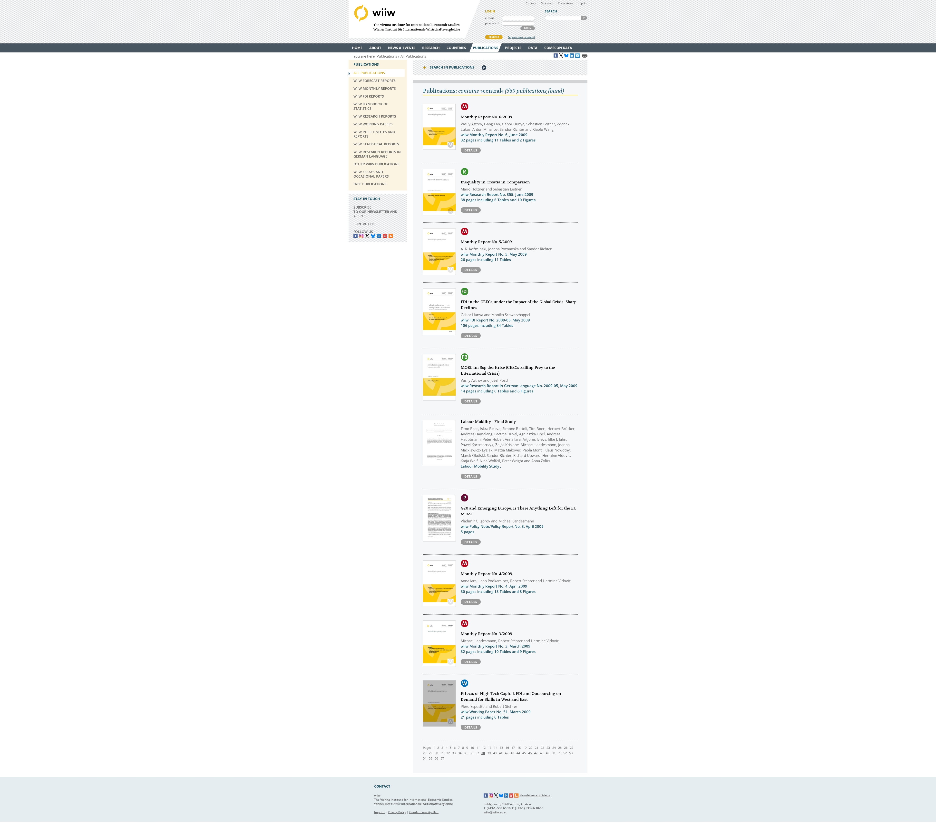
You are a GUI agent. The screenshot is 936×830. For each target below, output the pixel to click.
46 (530, 753)
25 (560, 747)
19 (524, 747)
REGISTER (494, 37)
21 (536, 747)
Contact (531, 3)
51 (559, 753)
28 (424, 753)
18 (519, 747)
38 (483, 753)
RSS (391, 236)
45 (524, 753)
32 (448, 753)
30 (436, 753)
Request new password (521, 37)
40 (495, 753)
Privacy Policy (397, 812)
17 (513, 747)
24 (554, 747)
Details (470, 150)
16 (507, 747)
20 (530, 747)
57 (442, 758)
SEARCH (584, 18)
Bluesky (373, 236)
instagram (361, 236)
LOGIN (527, 28)
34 (459, 753)
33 (454, 753)
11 (478, 747)
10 (472, 747)
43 (512, 753)
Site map (547, 3)
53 (571, 753)
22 (542, 747)
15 (501, 747)
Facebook (355, 236)
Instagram (491, 795)
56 (436, 758)
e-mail (489, 18)
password (491, 23)
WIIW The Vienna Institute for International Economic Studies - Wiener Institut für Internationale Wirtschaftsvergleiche (414, 19)
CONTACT (382, 786)
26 (565, 747)
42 (506, 753)
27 (571, 747)
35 (465, 753)
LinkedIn (379, 236)
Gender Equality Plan (424, 812)
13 (489, 747)
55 (430, 758)
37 (477, 753)
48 (541, 753)
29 (430, 753)
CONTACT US (364, 223)
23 (548, 747)
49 (547, 753)
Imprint (582, 3)
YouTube (385, 236)
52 (565, 753)
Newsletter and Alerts (534, 795)
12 (484, 747)
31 (442, 753)
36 (471, 753)
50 (553, 753)
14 (495, 747)
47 (535, 753)
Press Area (565, 3)
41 (500, 753)
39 (489, 753)
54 (424, 758)
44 (518, 753)
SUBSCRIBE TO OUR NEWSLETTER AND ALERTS (375, 211)
